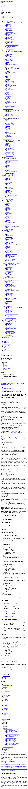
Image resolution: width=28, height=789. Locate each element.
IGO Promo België (10, 736)
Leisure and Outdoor (8, 230)
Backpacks (8, 24)
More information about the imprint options (13, 432)
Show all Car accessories (12, 244)
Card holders (9, 54)
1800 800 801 (4, 384)
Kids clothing (9, 86)
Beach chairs (9, 237)
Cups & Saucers (10, 124)
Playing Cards (9, 191)
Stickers (8, 192)
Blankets (8, 204)
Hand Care (8, 268)
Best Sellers (17, 383)
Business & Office (7, 50)
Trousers (8, 98)
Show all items (9, 49)
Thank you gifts (9, 173)
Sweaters (5, 713)
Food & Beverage (7, 139)
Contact (5, 687)
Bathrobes (8, 224)
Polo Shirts (8, 88)
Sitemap (5, 752)
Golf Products (9, 248)
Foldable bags (9, 32)
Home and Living (7, 200)
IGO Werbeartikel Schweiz (12, 734)
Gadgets (8, 291)
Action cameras (9, 293)
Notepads (8, 58)
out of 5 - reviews (9, 1)
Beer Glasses (9, 127)
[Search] (14, 353)
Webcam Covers (10, 289)
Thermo (8, 135)
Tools (7, 316)
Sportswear (8, 94)
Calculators (8, 52)
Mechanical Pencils (10, 332)
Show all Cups (9, 123)
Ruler (7, 63)
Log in (5, 369)
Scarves (8, 90)
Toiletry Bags (9, 274)
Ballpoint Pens (9, 323)
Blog (4, 349)
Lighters (8, 186)
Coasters (8, 208)
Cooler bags (9, 28)
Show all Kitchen (10, 218)
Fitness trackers (9, 294)
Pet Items (8, 250)
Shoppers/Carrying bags (11, 39)
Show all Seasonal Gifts (11, 171)
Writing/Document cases (11, 64)
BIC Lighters (9, 187)
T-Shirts (5, 699)
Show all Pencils (10, 333)
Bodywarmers (9, 69)
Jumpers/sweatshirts (10, 83)
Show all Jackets (10, 81)
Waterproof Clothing (11, 102)
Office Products (9, 60)
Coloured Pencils (10, 331)
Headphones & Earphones (12, 298)
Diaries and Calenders (8, 109)
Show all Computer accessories (13, 290)
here (2, 786)
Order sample (4, 496)
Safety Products (9, 311)
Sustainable (6, 342)
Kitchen (8, 209)
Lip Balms (8, 269)
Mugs (7, 132)
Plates (7, 221)
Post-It (7, 62)
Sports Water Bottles (11, 133)
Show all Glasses (10, 131)
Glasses (8, 126)
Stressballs (8, 194)
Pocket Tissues (9, 271)
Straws (7, 217)
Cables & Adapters (10, 282)
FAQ (4, 350)
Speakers (8, 302)
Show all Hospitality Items (12, 154)
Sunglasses (8, 96)
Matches (8, 190)
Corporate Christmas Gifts (12, 160)
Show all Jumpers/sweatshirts (13, 85)
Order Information (7, 685)
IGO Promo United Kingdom (13, 735)
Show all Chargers (10, 286)
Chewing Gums (9, 145)
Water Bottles (9, 136)
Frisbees (8, 246)
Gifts (4, 157)
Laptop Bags (9, 37)
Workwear (8, 103)
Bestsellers (6, 345)
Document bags (9, 30)
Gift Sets (8, 162)
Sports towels (9, 225)
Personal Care (6, 261)
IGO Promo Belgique (11, 738)
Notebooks (8, 59)
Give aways (9, 182)
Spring (7, 167)
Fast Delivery (9, 161)
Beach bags (9, 25)
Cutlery (8, 212)
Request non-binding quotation (7, 502)
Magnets (8, 220)
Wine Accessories (10, 227)
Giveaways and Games (8, 175)
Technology (6, 278)
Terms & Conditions (8, 747)
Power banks (9, 301)
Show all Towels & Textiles (12, 226)
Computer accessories (11, 288)
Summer (8, 169)
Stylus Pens (9, 325)
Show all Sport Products (11, 254)
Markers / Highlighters (11, 328)
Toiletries (8, 273)
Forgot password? (7, 366)
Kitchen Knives (9, 214)
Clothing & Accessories (8, 67)
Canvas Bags (9, 26)
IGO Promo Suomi (10, 732)
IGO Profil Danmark (11, 740)
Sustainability (6, 676)
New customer (6, 368)
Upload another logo (5, 416)
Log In (5, 362)
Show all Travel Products (12, 45)
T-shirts (8, 97)
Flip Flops (8, 75)
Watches (8, 101)
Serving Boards (9, 153)
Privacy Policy (6, 748)
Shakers (8, 120)
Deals (4, 341)
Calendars (8, 111)
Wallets (8, 99)
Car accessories (9, 242)
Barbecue (8, 233)
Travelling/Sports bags (11, 46)
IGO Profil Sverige (10, 739)
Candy (7, 143)
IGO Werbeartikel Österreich (12, 731)
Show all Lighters (10, 188)
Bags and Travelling (8, 21)
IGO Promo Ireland (8, 728)
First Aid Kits (9, 267)
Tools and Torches (7, 306)
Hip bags (8, 34)
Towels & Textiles (10, 222)
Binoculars (8, 241)
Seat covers (8, 243)
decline (15, 781)
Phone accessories (10, 299)
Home (4, 387)
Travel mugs (9, 122)
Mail (13, 384)
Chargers (8, 281)
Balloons (8, 178)
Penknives (8, 310)
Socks (7, 93)
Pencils (8, 329)
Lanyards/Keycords (10, 184)
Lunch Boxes (9, 216)
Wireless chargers (10, 285)
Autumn (8, 165)
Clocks (7, 207)
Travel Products (9, 42)
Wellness (8, 276)
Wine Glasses (9, 130)
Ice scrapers (9, 308)
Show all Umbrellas (10, 259)
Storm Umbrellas (10, 258)
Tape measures (9, 315)
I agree (2, 787)
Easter (7, 166)
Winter (7, 170)
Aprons (8, 203)
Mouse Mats (9, 56)
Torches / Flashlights (11, 318)
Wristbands (8, 105)
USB (7, 303)
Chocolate (8, 146)
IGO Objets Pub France (11, 741)
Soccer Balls (9, 252)
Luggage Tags (9, 43)
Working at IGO (7, 677)
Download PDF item (8, 616)
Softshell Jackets (10, 80)
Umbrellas (8, 255)
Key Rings (8, 183)
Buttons (8, 179)
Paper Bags (8, 38)
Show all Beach (9, 238)
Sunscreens (8, 272)
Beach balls (9, 239)
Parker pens (9, 324)
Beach (7, 234)
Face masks (9, 265)
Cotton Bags (9, 29)
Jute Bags (8, 35)
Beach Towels (9, 235)
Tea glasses (8, 128)
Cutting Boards (9, 213)
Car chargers (9, 284)
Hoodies (8, 84)
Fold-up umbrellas (10, 256)
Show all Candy (10, 149)
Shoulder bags (9, 41)
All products (6, 337)
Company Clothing (10, 72)
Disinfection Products (11, 264)
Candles (8, 205)
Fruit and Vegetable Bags (12, 33)
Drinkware (5, 116)
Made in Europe (7, 347)
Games (7, 180)
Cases (7, 55)
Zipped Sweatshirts (10, 106)
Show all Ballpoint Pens (11, 327)
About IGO (6, 674)
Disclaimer (5, 749)
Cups (7, 119)
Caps (7, 71)
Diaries (8, 113)
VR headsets (9, 295)
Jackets (8, 79)
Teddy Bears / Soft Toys (11, 195)
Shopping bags (6, 710)
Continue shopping (7, 381)
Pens (4, 694)
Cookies (8, 150)
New (4, 346)
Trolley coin (9, 197)
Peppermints (9, 148)
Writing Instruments (7, 320)
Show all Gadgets (10, 297)
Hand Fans (8, 76)
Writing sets (9, 335)
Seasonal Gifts (9, 163)
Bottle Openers (9, 210)
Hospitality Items (10, 152)
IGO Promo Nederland (11, 744)
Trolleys (8, 47)
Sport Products (9, 251)
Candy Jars (8, 144)
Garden (8, 247)
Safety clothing (9, 89)
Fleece (7, 73)
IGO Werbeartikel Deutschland (13, 743)
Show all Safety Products (12, 314)
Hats (7, 77)
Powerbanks (6, 709)
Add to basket (4, 495)
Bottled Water (9, 141)
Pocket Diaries (9, 114)
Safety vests (9, 312)
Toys (7, 196)
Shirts (7, 92)
